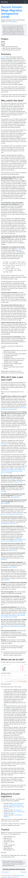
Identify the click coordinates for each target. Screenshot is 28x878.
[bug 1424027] (18, 469)
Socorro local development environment (11, 514)
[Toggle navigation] (25, 2)
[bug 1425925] (13, 615)
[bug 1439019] (21, 626)
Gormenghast (4, 443)
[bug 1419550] (4, 615)
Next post (23, 872)
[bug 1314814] (10, 469)
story (21, 869)
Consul (19, 248)
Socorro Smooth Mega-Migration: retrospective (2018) (12, 12)
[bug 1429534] (5, 626)
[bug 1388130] (5, 523)
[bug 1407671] (13, 523)
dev (3, 869)
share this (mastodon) (11, 21)
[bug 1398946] (10, 471)
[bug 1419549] (21, 613)
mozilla (6, 869)
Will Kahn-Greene (19, 875)
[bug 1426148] (21, 615)
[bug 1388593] (5, 503)
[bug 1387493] (18, 471)
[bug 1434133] (18, 541)
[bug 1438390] (13, 617)
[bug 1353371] (18, 482)
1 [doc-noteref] (16, 571)
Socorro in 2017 (5, 472)
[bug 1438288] (5, 617)
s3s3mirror (6, 579)
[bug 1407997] (13, 567)
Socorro (3, 57)
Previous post (5, 872)
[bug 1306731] (15, 497)
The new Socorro (17, 810)
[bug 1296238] (19, 539)
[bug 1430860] (10, 541)
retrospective (12, 869)
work (24, 869)
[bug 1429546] (13, 626)
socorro (17, 869)
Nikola (9, 877)
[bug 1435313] (13, 550)
